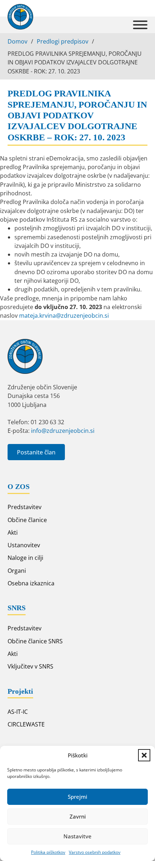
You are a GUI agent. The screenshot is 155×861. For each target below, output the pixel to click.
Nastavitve (77, 836)
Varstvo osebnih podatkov (94, 852)
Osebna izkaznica (31, 583)
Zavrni (78, 816)
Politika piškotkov (48, 852)
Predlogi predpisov (62, 41)
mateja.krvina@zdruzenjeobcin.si (64, 316)
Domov (17, 41)
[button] (144, 755)
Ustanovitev (24, 545)
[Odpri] (140, 25)
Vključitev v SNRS (30, 666)
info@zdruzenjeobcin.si (62, 431)
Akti (13, 532)
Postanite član (36, 452)
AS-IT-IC (18, 712)
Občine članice (27, 520)
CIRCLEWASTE (26, 724)
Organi (17, 571)
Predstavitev (24, 507)
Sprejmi (77, 796)
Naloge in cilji (25, 558)
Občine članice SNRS (35, 641)
